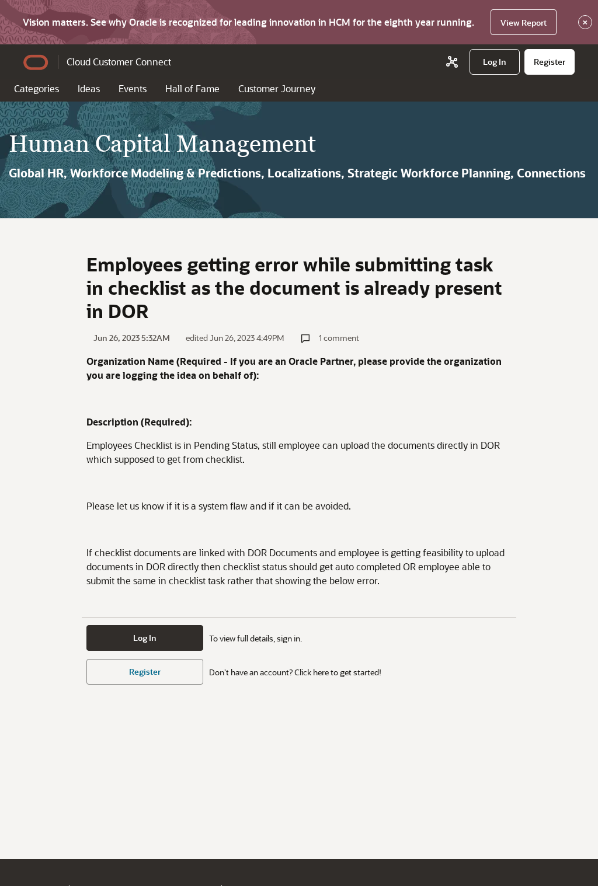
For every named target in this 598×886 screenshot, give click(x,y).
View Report (523, 22)
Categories (36, 88)
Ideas (89, 88)
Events (133, 88)
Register (145, 671)
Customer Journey (276, 88)
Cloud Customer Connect (119, 61)
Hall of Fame (192, 88)
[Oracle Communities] (452, 62)
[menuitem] (495, 62)
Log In (145, 637)
